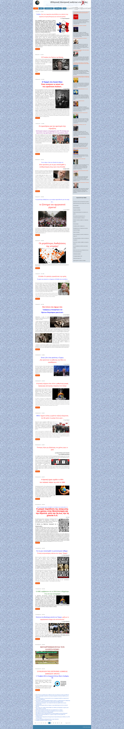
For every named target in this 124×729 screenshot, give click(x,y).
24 (53, 722)
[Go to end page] (61, 723)
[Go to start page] (35, 723)
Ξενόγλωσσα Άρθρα (49, 8)
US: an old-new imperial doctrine (78, 100)
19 (43, 722)
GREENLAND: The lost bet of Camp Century (80, 112)
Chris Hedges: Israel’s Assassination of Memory (81, 182)
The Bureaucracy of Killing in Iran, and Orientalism (79, 125)
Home (36, 8)
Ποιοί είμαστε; (58, 8)
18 (41, 722)
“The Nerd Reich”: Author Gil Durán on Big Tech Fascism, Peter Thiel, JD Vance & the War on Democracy (81, 13)
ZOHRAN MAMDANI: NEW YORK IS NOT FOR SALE (80, 148)
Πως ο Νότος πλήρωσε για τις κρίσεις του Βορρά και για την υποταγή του (49, 711)
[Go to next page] (59, 723)
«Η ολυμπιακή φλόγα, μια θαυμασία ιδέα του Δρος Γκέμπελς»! (47, 719)
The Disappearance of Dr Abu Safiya (79, 158)
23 (51, 722)
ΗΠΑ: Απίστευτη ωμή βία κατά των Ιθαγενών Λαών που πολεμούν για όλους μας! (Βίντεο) (52, 694)
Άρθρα (41, 8)
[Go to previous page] (37, 723)
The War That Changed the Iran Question (80, 38)
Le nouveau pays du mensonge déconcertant (80, 170)
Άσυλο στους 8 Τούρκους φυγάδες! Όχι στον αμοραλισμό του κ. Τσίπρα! (49, 709)
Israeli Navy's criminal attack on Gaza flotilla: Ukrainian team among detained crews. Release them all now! (81, 63)
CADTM (64, 8)
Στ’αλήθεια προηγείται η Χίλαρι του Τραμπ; (44, 720)
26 (57, 722)
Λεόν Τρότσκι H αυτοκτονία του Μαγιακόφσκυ (44, 712)
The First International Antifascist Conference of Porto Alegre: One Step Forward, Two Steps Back (81, 77)
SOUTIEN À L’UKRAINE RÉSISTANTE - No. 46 (80, 88)
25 (55, 722)
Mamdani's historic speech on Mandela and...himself (79, 26)
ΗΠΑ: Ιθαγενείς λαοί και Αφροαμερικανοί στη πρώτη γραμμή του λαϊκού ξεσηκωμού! (51, 713)
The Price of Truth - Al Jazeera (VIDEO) (79, 137)
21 (47, 722)
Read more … (37, 73)
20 (45, 722)
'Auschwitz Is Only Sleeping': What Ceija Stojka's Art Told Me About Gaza (81, 50)
